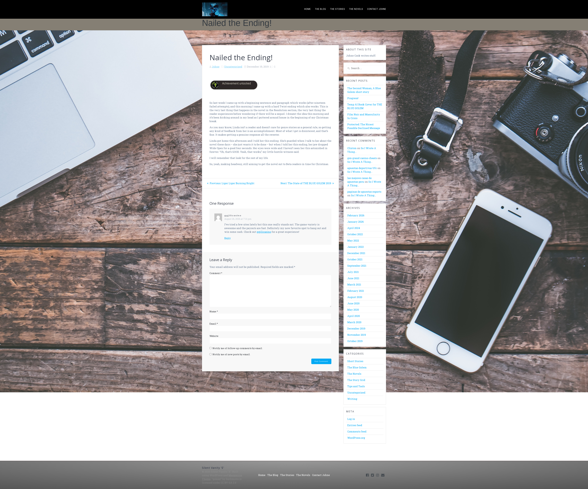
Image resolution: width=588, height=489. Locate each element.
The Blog (320, 9)
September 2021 (356, 265)
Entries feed (354, 425)
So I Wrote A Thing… (359, 161)
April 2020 (353, 316)
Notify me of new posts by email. (231, 354)
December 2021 (356, 253)
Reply (227, 238)
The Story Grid (356, 380)
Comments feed (356, 431)
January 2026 (355, 221)
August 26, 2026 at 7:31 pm (238, 218)
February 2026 (355, 215)
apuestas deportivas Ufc (362, 168)
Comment (215, 273)
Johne (215, 66)
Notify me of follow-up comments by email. (237, 348)
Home (307, 9)
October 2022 (355, 234)
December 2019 (356, 328)
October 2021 (354, 259)
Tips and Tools (356, 386)
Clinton (351, 148)
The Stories (337, 9)
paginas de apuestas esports (364, 191)
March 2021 (354, 284)
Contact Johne (376, 9)
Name (213, 311)
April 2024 (353, 228)
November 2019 (356, 334)
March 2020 (354, 322)
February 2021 (355, 290)
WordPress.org (356, 437)
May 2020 (353, 309)
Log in (351, 419)
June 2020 (353, 303)
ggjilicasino (232, 215)
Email (213, 323)
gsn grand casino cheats (362, 158)
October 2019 (355, 341)
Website (213, 335)
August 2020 (354, 297)
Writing (352, 398)
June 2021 (353, 278)
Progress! (352, 98)
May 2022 (353, 240)
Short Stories (355, 361)
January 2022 (355, 246)
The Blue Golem (357, 367)
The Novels (356, 9)
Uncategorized (233, 66)
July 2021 (353, 272)
